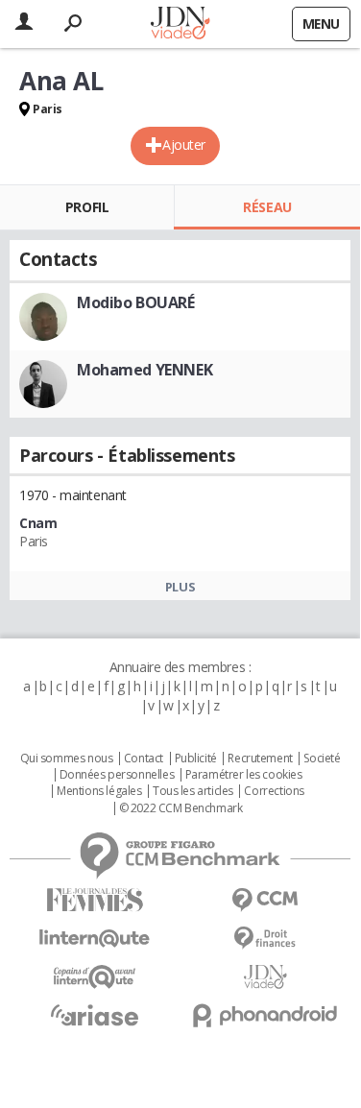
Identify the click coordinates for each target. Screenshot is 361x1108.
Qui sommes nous (66, 758)
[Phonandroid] (265, 1015)
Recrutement (260, 758)
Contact (143, 758)
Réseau (267, 207)
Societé (321, 758)
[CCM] (265, 900)
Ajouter (183, 144)
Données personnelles (117, 775)
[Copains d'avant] (95, 977)
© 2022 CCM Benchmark (181, 808)
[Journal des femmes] (95, 900)
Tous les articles (193, 791)
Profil (86, 207)
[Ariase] (95, 1014)
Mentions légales (99, 791)
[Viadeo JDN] (265, 977)
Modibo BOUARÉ (136, 302)
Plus (180, 586)
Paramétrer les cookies (243, 775)
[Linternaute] (95, 938)
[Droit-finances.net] (265, 939)
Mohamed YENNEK (144, 369)
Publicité (196, 758)
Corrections (273, 791)
